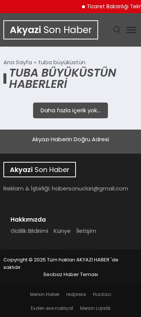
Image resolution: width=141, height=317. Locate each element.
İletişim (86, 231)
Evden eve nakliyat (52, 308)
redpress (76, 294)
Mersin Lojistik (95, 308)
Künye (62, 231)
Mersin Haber (44, 294)
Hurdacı (102, 294)
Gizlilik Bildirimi (29, 231)
